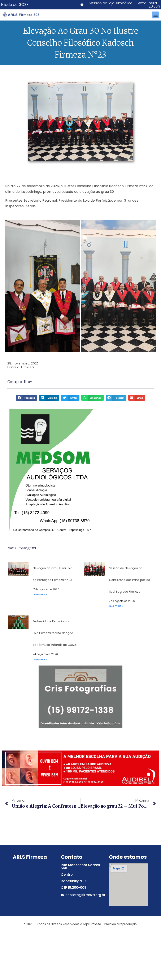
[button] (155, 15)
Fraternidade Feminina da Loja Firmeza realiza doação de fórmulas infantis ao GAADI (55, 633)
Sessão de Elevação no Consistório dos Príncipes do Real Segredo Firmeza (129, 580)
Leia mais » (40, 594)
